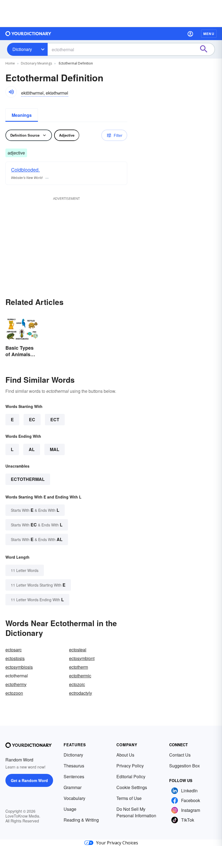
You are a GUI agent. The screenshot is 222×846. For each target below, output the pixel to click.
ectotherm (78, 667)
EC (32, 419)
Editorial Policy (130, 776)
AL (32, 449)
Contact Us (180, 755)
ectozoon (14, 693)
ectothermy (16, 684)
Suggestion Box (184, 766)
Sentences (74, 776)
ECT (54, 419)
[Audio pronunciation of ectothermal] (11, 92)
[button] (190, 33)
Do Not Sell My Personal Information (136, 812)
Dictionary (22, 49)
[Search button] (206, 49)
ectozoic (77, 684)
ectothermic (80, 676)
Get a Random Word (29, 780)
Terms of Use (129, 798)
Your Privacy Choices (117, 843)
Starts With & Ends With (35, 510)
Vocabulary (74, 798)
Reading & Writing (81, 820)
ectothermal (28, 479)
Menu (208, 33)
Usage (70, 809)
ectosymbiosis (19, 667)
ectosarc (13, 649)
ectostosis (15, 658)
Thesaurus (74, 766)
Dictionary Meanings (36, 63)
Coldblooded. (25, 169)
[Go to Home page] (28, 33)
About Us (125, 755)
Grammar (72, 787)
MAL (54, 449)
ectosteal (77, 649)
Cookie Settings (131, 787)
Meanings (22, 115)
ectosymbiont (81, 658)
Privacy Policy (130, 766)
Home (10, 63)
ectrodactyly (80, 693)
